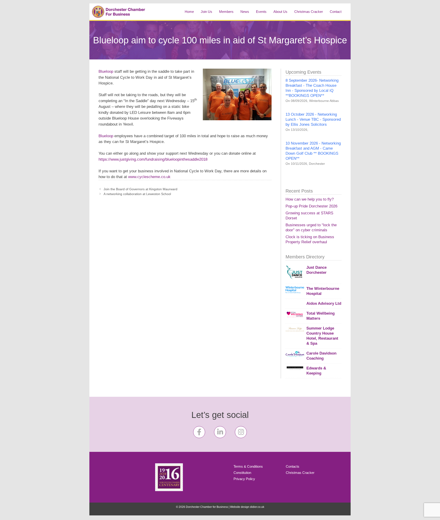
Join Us (206, 12)
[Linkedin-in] (220, 432)
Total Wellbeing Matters (320, 316)
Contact (335, 12)
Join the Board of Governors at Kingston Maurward (140, 189)
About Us (280, 12)
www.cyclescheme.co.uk (149, 177)
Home (189, 12)
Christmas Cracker (308, 12)
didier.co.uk (257, 507)
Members (226, 12)
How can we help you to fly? (310, 199)
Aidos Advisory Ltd (323, 303)
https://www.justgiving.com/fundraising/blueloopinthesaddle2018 (153, 159)
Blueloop (106, 71)
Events (261, 12)
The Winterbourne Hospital (322, 291)
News (244, 12)
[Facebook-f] (199, 432)
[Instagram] (241, 432)
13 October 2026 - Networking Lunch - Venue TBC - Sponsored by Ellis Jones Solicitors (313, 119)
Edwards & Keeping (316, 370)
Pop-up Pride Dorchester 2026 (311, 206)
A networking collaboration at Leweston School (137, 194)
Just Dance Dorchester (316, 270)
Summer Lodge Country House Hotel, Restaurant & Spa (322, 336)
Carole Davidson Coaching (321, 356)
